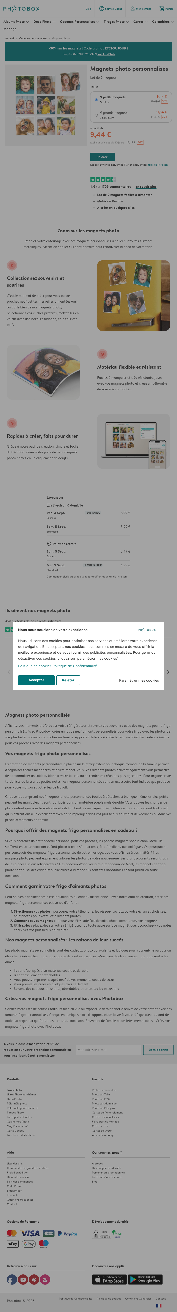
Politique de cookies (34, 666)
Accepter (36, 680)
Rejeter (68, 680)
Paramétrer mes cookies (139, 680)
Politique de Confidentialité (74, 666)
